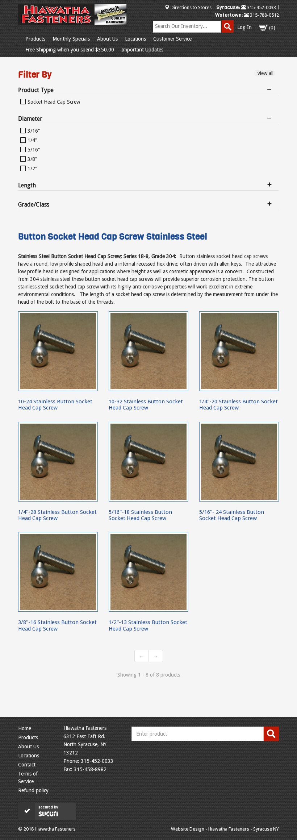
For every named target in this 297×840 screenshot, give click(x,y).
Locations (135, 39)
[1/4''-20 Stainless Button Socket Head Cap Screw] (239, 351)
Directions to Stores (191, 7)
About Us (107, 39)
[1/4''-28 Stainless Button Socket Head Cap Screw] (58, 462)
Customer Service (172, 39)
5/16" (33, 150)
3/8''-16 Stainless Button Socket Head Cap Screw (57, 625)
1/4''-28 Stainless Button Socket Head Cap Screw (57, 515)
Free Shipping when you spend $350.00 (69, 50)
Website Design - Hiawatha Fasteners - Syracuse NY (225, 829)
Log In (244, 27)
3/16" (33, 131)
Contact (26, 765)
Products (35, 39)
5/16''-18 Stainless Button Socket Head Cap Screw (140, 515)
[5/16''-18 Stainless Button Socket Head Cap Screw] (148, 462)
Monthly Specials (71, 39)
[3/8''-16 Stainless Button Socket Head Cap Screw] (58, 572)
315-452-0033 (261, 7)
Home (24, 728)
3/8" (31, 159)
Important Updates (142, 50)
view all (264, 73)
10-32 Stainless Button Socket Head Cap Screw (146, 404)
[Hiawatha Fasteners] (72, 14)
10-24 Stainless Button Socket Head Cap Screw (55, 404)
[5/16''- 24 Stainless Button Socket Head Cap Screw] (239, 462)
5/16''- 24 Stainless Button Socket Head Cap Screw (231, 515)
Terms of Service (28, 777)
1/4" (31, 140)
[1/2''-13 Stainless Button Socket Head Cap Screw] (148, 572)
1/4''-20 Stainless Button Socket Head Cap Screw (238, 404)
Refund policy (33, 790)
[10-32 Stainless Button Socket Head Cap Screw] (148, 351)
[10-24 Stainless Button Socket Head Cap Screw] (58, 351)
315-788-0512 (264, 15)
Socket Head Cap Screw (53, 102)
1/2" (31, 168)
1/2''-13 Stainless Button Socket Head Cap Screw (148, 625)
